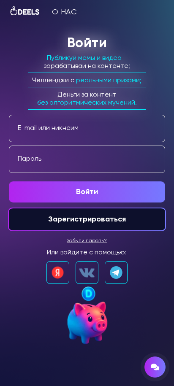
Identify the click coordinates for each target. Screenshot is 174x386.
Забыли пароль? (87, 240)
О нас (64, 12)
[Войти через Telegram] (116, 272)
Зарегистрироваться (87, 219)
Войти (87, 192)
